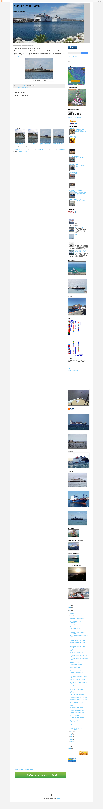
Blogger (58, 798)
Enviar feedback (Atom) (22, 151)
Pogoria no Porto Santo (74, 660)
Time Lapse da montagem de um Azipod (77, 717)
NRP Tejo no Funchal (19, 143)
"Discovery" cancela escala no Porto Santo (78, 679)
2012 (70, 746)
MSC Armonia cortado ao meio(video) (77, 694)
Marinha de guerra (21, 87)
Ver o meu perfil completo (73, 370)
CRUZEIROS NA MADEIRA (74, 148)
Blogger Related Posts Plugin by (20, 146)
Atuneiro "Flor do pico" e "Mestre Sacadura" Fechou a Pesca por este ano (80, 193)
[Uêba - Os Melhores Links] (83, 754)
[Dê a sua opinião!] (31, 85)
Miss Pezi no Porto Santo (75, 667)
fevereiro (72, 741)
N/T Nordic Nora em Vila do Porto (76, 713)
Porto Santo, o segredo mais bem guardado (78, 704)
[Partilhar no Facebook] (34, 85)
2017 (70, 605)
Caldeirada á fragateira (79, 137)
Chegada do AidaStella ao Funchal (76, 670)
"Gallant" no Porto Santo (79, 234)
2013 (70, 744)
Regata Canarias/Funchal (75, 691)
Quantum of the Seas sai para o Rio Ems (77, 640)
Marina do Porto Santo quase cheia (77, 707)
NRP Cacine (26, 87)
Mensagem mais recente (18, 149)
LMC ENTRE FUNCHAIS (79, 157)
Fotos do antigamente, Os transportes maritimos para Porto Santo (81, 243)
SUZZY (76, 173)
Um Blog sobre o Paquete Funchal (76, 652)
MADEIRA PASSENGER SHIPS (75, 199)
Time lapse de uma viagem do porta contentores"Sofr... (77, 726)
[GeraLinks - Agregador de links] (72, 761)
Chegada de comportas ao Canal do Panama (78, 697)
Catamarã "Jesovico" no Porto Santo (77, 710)
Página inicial (40, 149)
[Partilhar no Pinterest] (35, 85)
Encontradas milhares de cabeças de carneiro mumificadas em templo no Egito (80, 130)
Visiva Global (72, 144)
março (71, 739)
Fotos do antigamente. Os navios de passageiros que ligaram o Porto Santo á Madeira (81, 251)
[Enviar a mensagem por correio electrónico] (28, 85)
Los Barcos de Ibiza (73, 172)
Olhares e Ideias (72, 136)
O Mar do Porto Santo (26, 5)
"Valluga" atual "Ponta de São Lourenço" (77, 700)
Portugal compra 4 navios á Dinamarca (77, 649)
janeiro (71, 742)
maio (71, 736)
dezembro (72, 611)
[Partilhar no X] (33, 85)
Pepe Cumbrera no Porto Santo (76, 664)
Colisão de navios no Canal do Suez (77, 618)
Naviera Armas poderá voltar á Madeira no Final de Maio (80, 219)
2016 (70, 607)
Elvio (70, 368)
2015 (70, 608)
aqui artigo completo (19, 56)
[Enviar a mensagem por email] (30, 85)
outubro (71, 615)
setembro (72, 616)
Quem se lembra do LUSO (75, 626)
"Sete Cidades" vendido (79, 227)
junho (71, 734)
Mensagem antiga (61, 149)
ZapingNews (71, 128)
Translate (77, 63)
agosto (71, 731)
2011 (70, 748)
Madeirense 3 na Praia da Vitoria (76, 687)
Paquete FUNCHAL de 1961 (74, 156)
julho (71, 733)
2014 (70, 610)
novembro (72, 613)
